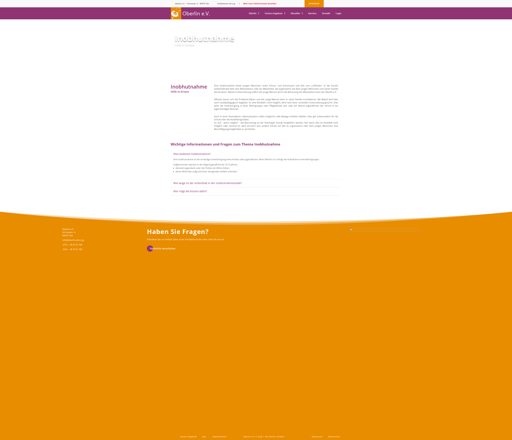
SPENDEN (314, 4)
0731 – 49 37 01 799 (72, 249)
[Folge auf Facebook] (328, 4)
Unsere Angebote (188, 436)
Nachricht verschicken (162, 248)
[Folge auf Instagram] (334, 4)
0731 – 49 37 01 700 (72, 244)
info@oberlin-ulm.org (73, 240)
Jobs (204, 436)
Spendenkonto (220, 436)
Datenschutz (334, 436)
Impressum (317, 436)
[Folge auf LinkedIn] (339, 4)
